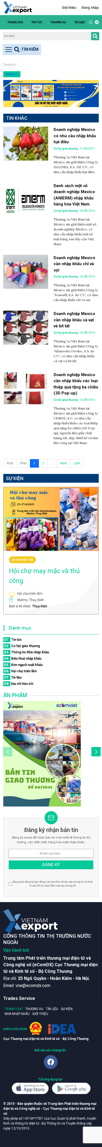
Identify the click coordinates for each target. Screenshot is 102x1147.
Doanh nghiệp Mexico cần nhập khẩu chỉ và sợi (74, 264)
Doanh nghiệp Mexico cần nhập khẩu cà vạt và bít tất (74, 319)
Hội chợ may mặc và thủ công (44, 576)
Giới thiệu (69, 7)
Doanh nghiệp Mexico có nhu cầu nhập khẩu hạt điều (75, 135)
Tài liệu (79, 22)
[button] (96, 22)
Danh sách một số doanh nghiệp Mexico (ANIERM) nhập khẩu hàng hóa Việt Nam (74, 195)
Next (63, 463)
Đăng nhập (90, 7)
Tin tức (36, 22)
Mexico (12, 74)
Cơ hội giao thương (22, 646)
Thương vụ (58, 22)
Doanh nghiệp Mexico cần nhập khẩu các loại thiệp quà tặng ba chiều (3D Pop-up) (76, 384)
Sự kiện (67, 1009)
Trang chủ (15, 22)
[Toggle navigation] (22, 49)
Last (77, 463)
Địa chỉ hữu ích (18, 684)
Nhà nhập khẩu (17, 1014)
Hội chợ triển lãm (20, 671)
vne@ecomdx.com (33, 985)
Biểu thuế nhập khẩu (22, 658)
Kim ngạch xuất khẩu (23, 665)
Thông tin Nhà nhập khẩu (26, 652)
